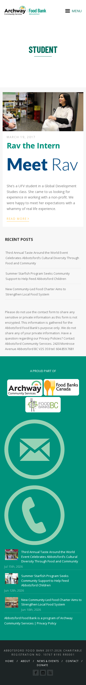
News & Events (48, 661)
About (25, 661)
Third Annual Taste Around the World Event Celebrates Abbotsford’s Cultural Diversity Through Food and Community (42, 257)
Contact (72, 661)
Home (9, 661)
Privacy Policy (46, 623)
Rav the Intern (33, 145)
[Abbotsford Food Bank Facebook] (36, 673)
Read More (18, 218)
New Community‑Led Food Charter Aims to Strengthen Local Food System (35, 291)
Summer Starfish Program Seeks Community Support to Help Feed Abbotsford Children (37, 276)
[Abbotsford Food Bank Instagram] (43, 673)
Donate (42, 665)
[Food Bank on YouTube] (50, 673)
